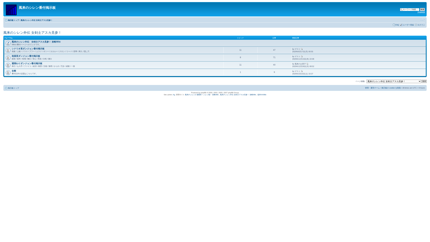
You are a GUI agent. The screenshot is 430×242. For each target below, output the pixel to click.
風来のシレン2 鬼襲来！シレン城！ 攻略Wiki (202, 95)
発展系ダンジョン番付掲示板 (26, 56)
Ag (174, 95)
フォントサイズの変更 (422, 19)
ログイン (421, 25)
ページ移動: (360, 81)
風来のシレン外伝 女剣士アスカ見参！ (37, 20)
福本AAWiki (261, 95)
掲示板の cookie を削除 (391, 88)
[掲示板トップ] (11, 9)
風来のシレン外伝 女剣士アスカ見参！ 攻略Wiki (36, 41)
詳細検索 (421, 12)
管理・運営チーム (372, 88)
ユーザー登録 (408, 25)
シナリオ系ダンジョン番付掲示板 (28, 48)
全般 (14, 71)
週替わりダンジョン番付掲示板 (27, 63)
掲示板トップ (13, 20)
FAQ (397, 25)
